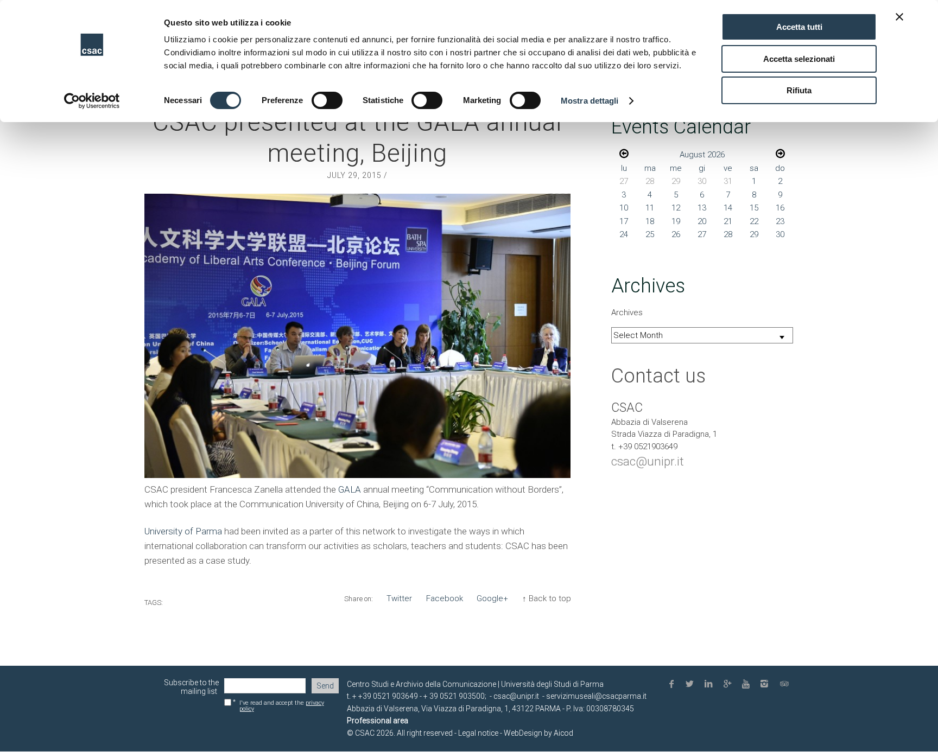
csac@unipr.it (647, 461)
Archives (627, 312)
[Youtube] (748, 684)
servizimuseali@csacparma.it (596, 696)
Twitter (399, 598)
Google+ (492, 598)
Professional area (377, 720)
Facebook (444, 598)
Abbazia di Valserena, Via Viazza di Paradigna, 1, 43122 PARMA (454, 708)
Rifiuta (799, 90)
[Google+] (729, 684)
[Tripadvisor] (785, 684)
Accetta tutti (799, 26)
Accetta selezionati (799, 58)
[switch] (327, 100)
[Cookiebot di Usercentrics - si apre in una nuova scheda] (92, 101)
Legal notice (477, 733)
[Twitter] (692, 684)
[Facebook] (673, 684)
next (780, 153)
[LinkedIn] (710, 684)
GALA (349, 489)
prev (624, 153)
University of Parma (183, 531)
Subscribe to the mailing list (191, 687)
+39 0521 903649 (388, 696)
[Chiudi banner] (899, 17)
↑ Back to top (546, 598)
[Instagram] (766, 684)
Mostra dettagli (590, 100)
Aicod (563, 733)
